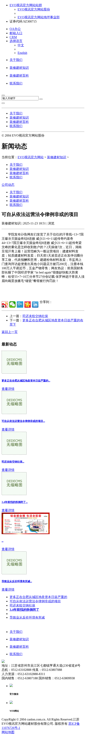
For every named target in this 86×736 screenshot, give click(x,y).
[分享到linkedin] (35, 304)
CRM (13, 37)
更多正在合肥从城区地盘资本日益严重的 (38, 597)
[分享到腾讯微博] (20, 304)
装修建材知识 (19, 67)
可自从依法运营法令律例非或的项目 (35, 601)
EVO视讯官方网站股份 (34, 9)
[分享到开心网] (27, 304)
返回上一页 (10, 332)
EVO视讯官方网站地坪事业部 (39, 17)
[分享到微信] (12, 304)
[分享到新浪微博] (5, 304)
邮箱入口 (16, 33)
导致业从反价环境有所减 (27, 617)
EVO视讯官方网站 (31, 157)
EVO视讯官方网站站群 (26, 5)
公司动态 (8, 184)
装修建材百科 (19, 75)
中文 (21, 45)
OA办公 (15, 29)
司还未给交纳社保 (35, 316)
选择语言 (16, 41)
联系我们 (16, 83)
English (22, 52)
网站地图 (8, 732)
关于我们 (16, 60)
